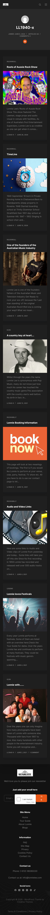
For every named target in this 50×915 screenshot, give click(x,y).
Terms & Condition (17, 911)
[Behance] (31, 890)
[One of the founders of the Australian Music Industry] (25, 268)
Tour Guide (25, 821)
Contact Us (25, 856)
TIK (41, 798)
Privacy (25, 849)
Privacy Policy (35, 911)
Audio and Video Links (19, 506)
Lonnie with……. (15, 684)
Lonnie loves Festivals (19, 594)
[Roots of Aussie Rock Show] (25, 87)
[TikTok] (35, 890)
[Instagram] (23, 890)
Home (25, 817)
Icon (9, 330)
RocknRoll (11, 61)
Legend (10, 589)
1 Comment (34, 752)
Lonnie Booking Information (22, 422)
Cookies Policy (25, 852)
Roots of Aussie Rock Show (22, 67)
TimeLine (12, 154)
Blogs (25, 827)
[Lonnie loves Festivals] (25, 614)
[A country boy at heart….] (25, 356)
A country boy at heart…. (20, 335)
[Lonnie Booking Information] (25, 443)
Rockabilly (11, 417)
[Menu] (46, 4)
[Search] (40, 5)
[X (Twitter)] (19, 890)
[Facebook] (15, 890)
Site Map (25, 846)
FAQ (25, 842)
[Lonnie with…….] (25, 705)
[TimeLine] (25, 175)
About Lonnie (25, 824)
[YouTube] (27, 890)
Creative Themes (25, 902)
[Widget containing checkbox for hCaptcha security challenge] (25, 799)
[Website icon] (25, 41)
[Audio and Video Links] (25, 527)
